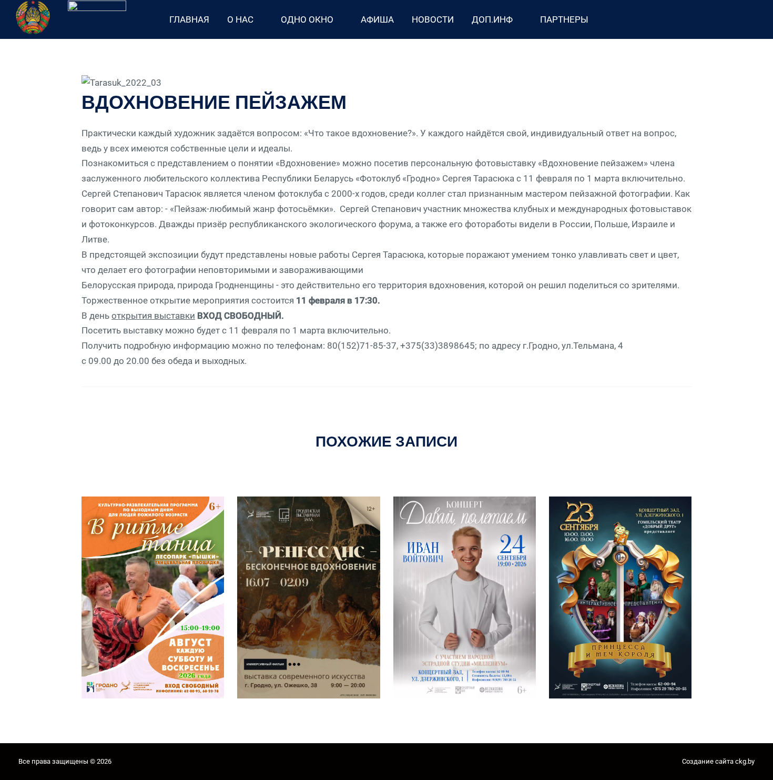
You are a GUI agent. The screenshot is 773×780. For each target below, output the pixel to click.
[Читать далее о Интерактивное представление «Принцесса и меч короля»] (620, 597)
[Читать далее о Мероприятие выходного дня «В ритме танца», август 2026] (153, 596)
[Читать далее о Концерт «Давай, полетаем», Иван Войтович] (464, 596)
